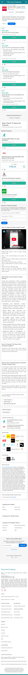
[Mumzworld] (4, 449)
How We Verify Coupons (6, 641)
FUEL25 (12, 167)
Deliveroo (4, 509)
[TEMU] (13, 436)
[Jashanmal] (17, 445)
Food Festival (6, 412)
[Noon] (8, 436)
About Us (3, 624)
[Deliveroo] (4, 445)
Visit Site (11, 12)
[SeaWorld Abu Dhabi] (13, 459)
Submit (4, 223)
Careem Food (17, 509)
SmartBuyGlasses (18, 527)
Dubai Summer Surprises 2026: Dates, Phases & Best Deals (13, 661)
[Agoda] (17, 436)
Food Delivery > (9, 5)
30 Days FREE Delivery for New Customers (14, 421)
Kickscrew (4, 527)
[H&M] (4, 441)
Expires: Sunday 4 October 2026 (9, 34)
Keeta (3, 507)
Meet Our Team (4, 627)
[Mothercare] (13, 449)
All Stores (3, 633)
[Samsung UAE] (8, 449)
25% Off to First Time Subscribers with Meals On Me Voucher (13, 157)
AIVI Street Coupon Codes (6, 614)
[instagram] (5, 590)
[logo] (14, 2)
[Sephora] (22, 436)
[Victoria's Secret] (8, 441)
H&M (16, 530)
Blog (2, 638)
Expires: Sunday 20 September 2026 (10, 104)
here (15, 497)
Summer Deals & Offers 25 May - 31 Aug (9, 596)
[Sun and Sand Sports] (13, 441)
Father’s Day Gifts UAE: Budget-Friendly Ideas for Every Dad (14, 664)
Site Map (3, 630)
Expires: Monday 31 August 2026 (9, 58)
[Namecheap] (22, 449)
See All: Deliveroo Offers (13, 423)
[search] (26, 2)
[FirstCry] (22, 441)
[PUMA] (22, 445)
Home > (3, 5)
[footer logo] (14, 569)
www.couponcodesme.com (7, 647)
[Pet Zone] (17, 449)
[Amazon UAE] (4, 436)
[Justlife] (13, 445)
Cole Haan (4, 530)
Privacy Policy (14, 549)
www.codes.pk (4, 650)
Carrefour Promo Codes (6, 606)
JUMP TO (4, 23)
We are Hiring (16, 611)
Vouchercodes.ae (8, 467)
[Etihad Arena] (8, 459)
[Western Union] (4, 459)
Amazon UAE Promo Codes (7, 617)
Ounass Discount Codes (6, 609)
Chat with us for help (18, 617)
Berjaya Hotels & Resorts (20, 525)
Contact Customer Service (19, 606)
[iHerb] (17, 441)
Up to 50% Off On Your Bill (9, 194)
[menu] (2, 2)
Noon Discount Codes (5, 611)
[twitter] (2, 590)
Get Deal (14, 37)
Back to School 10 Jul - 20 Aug (7, 599)
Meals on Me (17, 507)
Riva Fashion (5, 525)
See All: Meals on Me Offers (14, 428)
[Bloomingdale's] (8, 445)
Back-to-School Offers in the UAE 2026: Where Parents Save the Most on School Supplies (12, 658)
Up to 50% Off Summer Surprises (11, 178)
